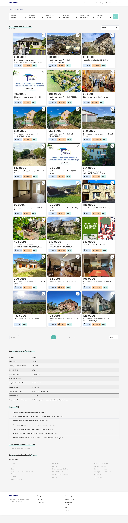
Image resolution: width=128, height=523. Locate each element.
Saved (117, 3)
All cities (109, 3)
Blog (101, 3)
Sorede (13, 476)
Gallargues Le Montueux (102, 472)
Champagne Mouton (101, 469)
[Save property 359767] (112, 35)
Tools (67, 510)
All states (40, 502)
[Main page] (17, 2)
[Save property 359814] (77, 35)
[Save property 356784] (77, 183)
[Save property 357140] (77, 146)
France (11, 9)
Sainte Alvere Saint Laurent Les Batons (22, 473)
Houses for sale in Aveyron (20, 449)
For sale (94, 3)
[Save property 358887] (77, 72)
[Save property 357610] (43, 109)
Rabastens (56, 463)
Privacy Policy (70, 499)
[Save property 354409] (77, 220)
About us (68, 502)
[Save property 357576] (112, 109)
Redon (54, 477)
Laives (13, 463)
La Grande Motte (58, 472)
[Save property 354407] (112, 220)
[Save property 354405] (43, 257)
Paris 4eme (98, 477)
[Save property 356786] (43, 183)
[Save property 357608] (77, 109)
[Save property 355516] (112, 183)
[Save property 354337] (77, 257)
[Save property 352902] (43, 293)
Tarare (13, 466)
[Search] (115, 16)
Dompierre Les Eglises (60, 469)
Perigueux (97, 474)
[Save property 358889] (43, 72)
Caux (12, 469)
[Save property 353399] (112, 257)
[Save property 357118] (112, 146)
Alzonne (55, 466)
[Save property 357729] (112, 72)
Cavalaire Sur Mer (100, 466)
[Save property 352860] (77, 293)
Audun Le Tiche (16, 479)
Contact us (69, 505)
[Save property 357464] (43, 146)
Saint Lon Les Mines (101, 463)
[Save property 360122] (43, 35)
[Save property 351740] (112, 293)
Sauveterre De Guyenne (60, 474)
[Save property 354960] (43, 220)
